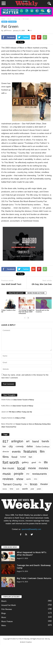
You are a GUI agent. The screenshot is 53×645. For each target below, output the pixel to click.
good (34, 462)
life (46, 462)
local (21, 468)
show (19, 479)
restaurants (39, 473)
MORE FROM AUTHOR (35, 293)
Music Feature (7, 621)
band (35, 441)
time (11, 489)
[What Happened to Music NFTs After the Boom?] (8, 556)
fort (30, 457)
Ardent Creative (26, 642)
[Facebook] (21, 535)
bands (45, 441)
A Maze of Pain (20, 418)
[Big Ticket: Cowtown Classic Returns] (8, 582)
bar (4, 446)
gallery (25, 462)
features (30, 451)
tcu (26, 484)
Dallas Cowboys (42, 446)
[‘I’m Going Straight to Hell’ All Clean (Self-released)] (27, 303)
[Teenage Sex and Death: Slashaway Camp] (8, 569)
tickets (5, 489)
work (17, 489)
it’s (40, 462)
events (16, 451)
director (6, 452)
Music (4, 22)
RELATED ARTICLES (16, 293)
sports (28, 479)
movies (43, 468)
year (32, 489)
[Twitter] (32, 535)
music (7, 474)
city (11, 446)
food (14, 457)
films (6, 457)
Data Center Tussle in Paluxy (23, 399)
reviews (8, 479)
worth (25, 489)
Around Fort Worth (8, 605)
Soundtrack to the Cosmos (42, 311)
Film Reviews (6, 609)
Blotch (3, 601)
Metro (3, 625)
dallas (29, 446)
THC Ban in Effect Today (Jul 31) (20, 412)
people (18, 473)
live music (8, 468)
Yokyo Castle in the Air (8, 311)
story (35, 479)
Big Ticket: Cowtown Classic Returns (34, 578)
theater (44, 484)
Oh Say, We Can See (42, 284)
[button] (49, 4)
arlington (17, 441)
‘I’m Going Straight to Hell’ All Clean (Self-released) (26, 311)
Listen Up (12, 22)
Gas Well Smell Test (11, 284)
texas (34, 484)
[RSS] (27, 535)
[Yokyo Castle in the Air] (9, 303)
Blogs (3, 613)
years (39, 489)
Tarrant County (12, 484)
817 (5, 441)
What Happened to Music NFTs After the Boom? (31, 553)
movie (32, 468)
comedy (20, 446)
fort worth (11, 462)
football (23, 457)
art (27, 441)
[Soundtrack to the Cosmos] (44, 303)
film (42, 451)
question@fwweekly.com (31, 529)
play (27, 474)
